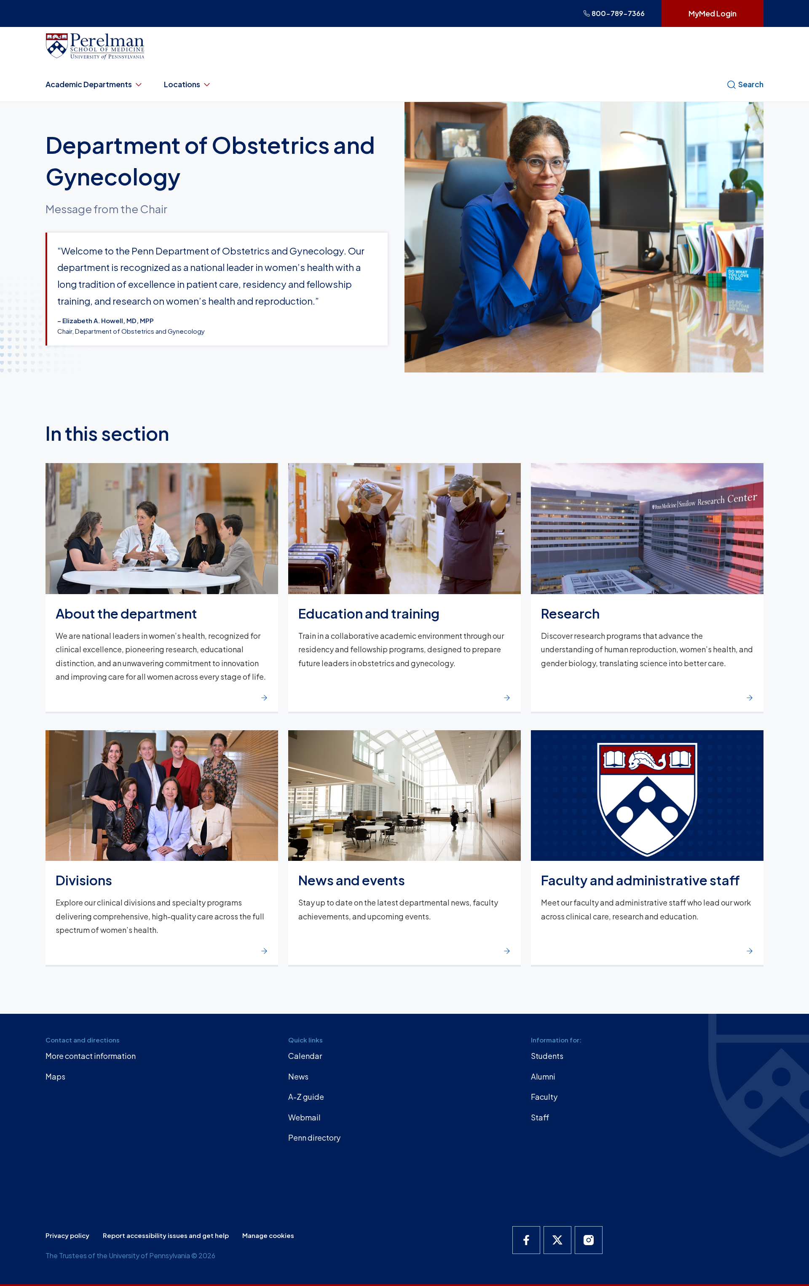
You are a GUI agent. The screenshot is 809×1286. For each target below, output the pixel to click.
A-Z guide (306, 1096)
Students (547, 1056)
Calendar (305, 1056)
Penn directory (314, 1137)
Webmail (304, 1117)
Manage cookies (268, 1235)
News (298, 1076)
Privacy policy (67, 1235)
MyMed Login (712, 13)
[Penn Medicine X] (557, 1240)
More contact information (91, 1056)
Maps (55, 1076)
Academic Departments (89, 84)
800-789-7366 (618, 13)
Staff (540, 1117)
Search (750, 84)
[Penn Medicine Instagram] (588, 1240)
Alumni (543, 1076)
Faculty (544, 1096)
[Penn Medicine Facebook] (526, 1240)
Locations (182, 84)
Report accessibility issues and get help (166, 1235)
